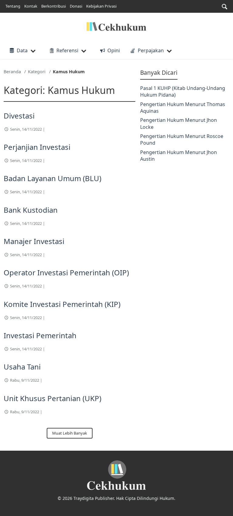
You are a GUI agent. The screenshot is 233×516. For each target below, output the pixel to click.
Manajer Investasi (34, 241)
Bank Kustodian (31, 210)
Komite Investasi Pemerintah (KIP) (62, 304)
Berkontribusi (53, 6)
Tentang (12, 6)
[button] (224, 6)
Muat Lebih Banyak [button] (69, 433)
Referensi (67, 50)
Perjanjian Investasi (37, 147)
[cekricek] (116, 475)
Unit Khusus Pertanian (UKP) (52, 398)
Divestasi (19, 116)
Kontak (30, 6)
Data (22, 50)
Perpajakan (151, 50)
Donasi (76, 6)
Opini (113, 50)
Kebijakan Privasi (101, 6)
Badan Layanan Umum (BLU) (52, 178)
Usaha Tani (22, 367)
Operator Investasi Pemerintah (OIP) (66, 272)
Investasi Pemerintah (40, 335)
